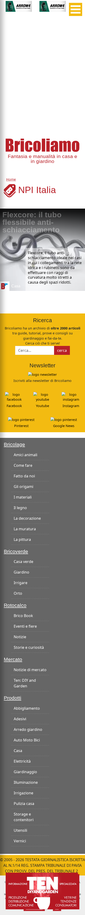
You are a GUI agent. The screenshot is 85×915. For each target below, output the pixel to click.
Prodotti (12, 698)
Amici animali (25, 454)
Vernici (20, 841)
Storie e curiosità (29, 647)
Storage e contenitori (24, 817)
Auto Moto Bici (27, 740)
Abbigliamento (27, 708)
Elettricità (22, 761)
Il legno (20, 507)
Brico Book (23, 615)
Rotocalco (15, 605)
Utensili (20, 830)
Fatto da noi (24, 476)
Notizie (20, 636)
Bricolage (14, 444)
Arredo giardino (28, 729)
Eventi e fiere (25, 626)
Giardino (21, 572)
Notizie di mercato (30, 669)
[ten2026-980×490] (42, 890)
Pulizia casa (24, 803)
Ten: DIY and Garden (25, 683)
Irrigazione (23, 793)
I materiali (23, 497)
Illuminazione (26, 782)
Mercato (13, 659)
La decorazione (27, 518)
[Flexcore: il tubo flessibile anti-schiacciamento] (42, 250)
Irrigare (20, 582)
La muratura (25, 528)
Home (11, 179)
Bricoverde (16, 551)
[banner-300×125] (19, 5)
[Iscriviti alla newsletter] (42, 374)
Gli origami (23, 486)
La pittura (22, 539)
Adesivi (20, 718)
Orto (18, 593)
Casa (18, 750)
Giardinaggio (25, 771)
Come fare (23, 465)
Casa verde (23, 561)
